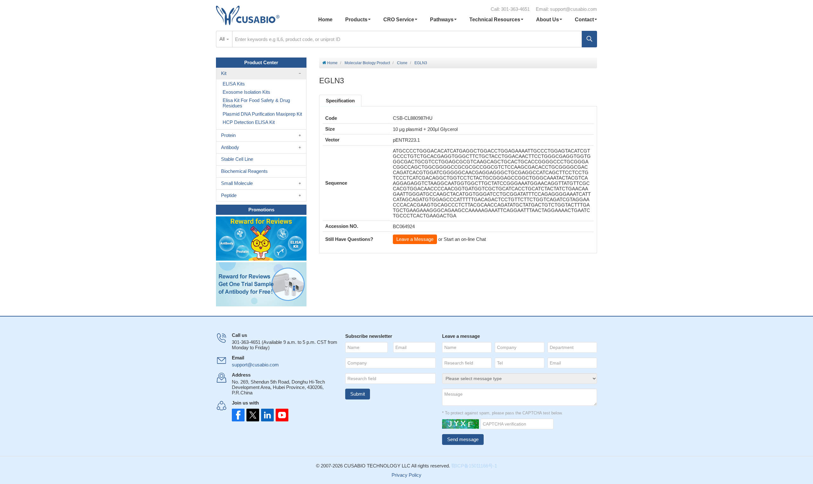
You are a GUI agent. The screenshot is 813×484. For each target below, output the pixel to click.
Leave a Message (414, 239)
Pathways (442, 19)
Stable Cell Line (237, 159)
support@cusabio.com (573, 9)
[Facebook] (238, 415)
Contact (584, 19)
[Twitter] (252, 415)
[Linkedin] (266, 415)
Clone (402, 63)
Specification (340, 100)
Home (325, 19)
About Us (547, 19)
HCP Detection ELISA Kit (249, 122)
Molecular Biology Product (367, 63)
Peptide (229, 195)
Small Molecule (237, 183)
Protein (228, 135)
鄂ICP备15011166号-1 (474, 465)
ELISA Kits (234, 83)
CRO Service (398, 19)
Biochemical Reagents (244, 171)
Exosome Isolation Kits (246, 92)
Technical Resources (494, 19)
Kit (223, 73)
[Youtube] (280, 415)
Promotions (261, 209)
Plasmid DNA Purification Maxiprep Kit (262, 114)
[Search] (589, 39)
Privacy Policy (406, 475)
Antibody (230, 147)
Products (356, 19)
